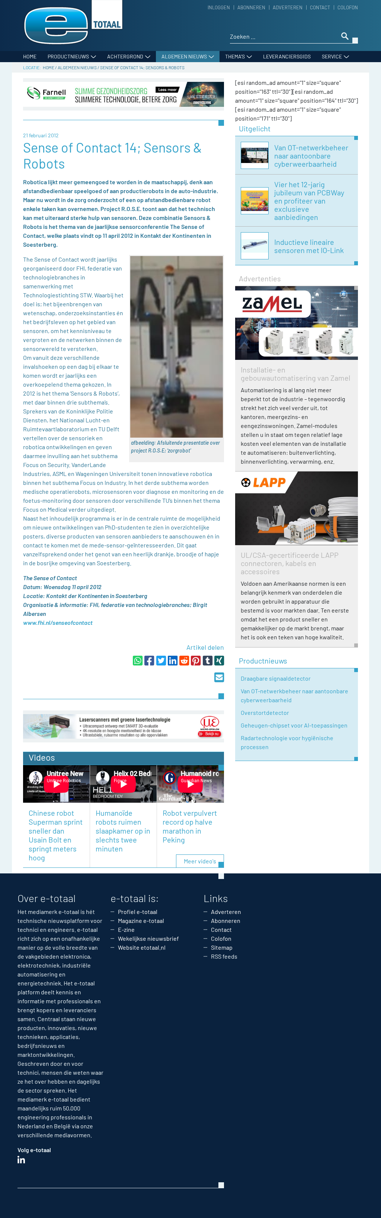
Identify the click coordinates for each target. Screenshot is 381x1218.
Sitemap (222, 947)
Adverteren (287, 7)
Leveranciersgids (287, 56)
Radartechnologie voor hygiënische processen (287, 742)
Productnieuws (68, 56)
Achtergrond (125, 56)
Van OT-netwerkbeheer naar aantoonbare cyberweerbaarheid (294, 695)
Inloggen (219, 7)
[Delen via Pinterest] (196, 660)
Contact (320, 7)
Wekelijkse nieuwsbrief (148, 938)
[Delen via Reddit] (184, 660)
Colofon (347, 7)
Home (29, 56)
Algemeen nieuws (184, 56)
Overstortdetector (265, 712)
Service (332, 56)
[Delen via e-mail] (219, 677)
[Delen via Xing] (219, 660)
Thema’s (235, 56)
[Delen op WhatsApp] (138, 660)
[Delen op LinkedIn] (172, 660)
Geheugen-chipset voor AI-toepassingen (294, 725)
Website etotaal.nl (142, 947)
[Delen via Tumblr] (207, 660)
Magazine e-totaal (141, 920)
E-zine (126, 929)
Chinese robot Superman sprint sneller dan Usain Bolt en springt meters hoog (56, 835)
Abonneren (251, 7)
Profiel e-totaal (137, 911)
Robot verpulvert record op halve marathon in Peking (190, 826)
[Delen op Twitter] (161, 660)
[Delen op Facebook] (149, 660)
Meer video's (200, 860)
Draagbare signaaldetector (276, 678)
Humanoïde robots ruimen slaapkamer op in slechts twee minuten (123, 830)
